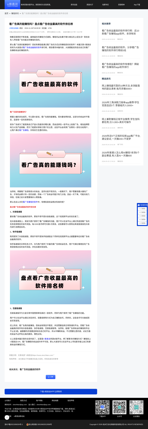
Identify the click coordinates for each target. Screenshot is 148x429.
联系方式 (23, 400)
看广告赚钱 (23, 130)
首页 (6, 13)
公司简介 (8, 400)
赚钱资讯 (15, 13)
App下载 (137, 5)
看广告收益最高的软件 (32, 47)
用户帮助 (39, 400)
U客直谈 (46, 339)
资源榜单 (121, 5)
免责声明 (71, 400)
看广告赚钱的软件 (30, 202)
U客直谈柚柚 (13, 28)
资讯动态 (74, 5)
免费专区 (105, 5)
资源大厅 (90, 5)
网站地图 (55, 400)
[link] (6, 13)
